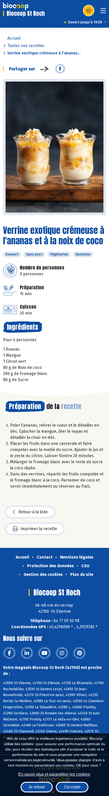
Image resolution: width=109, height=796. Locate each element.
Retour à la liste (33, 511)
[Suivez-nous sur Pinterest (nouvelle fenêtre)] (79, 653)
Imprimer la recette (38, 528)
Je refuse (36, 787)
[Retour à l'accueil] (15, 6)
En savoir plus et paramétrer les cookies (54, 774)
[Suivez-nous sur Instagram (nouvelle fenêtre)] (62, 653)
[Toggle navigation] (103, 12)
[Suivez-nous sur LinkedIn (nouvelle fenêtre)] (27, 653)
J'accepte (72, 787)
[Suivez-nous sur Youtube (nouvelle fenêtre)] (44, 653)
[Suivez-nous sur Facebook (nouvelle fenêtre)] (9, 653)
